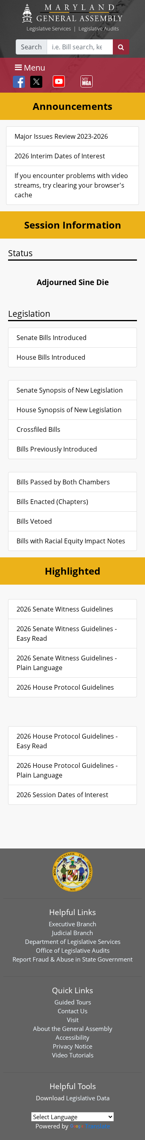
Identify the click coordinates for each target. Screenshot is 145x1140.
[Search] (121, 47)
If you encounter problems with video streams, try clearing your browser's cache (71, 185)
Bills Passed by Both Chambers (63, 482)
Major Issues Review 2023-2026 (61, 136)
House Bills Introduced (51, 357)
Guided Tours (72, 1002)
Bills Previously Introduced (57, 449)
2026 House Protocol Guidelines (65, 687)
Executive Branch (72, 924)
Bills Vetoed (34, 521)
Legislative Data (88, 1098)
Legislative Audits (99, 28)
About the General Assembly (72, 1029)
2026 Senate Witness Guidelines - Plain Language (67, 663)
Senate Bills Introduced (52, 337)
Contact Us (72, 1011)
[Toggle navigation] (57, 81)
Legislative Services (49, 28)
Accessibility (72, 1037)
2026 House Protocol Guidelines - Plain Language (67, 770)
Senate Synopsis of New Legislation (70, 390)
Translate (97, 1126)
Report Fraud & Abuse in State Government (72, 959)
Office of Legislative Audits (73, 950)
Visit (73, 1020)
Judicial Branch (72, 933)
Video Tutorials (72, 1055)
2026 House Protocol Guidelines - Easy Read (67, 741)
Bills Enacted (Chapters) (52, 501)
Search (31, 47)
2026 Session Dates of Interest (62, 794)
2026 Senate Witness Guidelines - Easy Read (67, 633)
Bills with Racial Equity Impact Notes (71, 541)
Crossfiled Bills (38, 429)
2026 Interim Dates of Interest (59, 156)
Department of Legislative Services (72, 942)
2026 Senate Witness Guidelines (65, 609)
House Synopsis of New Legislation (69, 409)
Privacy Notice (72, 1046)
